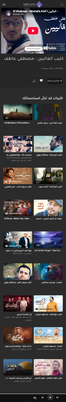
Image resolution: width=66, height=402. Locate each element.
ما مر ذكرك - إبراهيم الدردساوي (18, 346)
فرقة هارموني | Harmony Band (18, 158)
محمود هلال (15, 317)
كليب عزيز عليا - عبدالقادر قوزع (49, 155)
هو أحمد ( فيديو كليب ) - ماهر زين (18, 251)
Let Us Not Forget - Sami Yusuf (48, 251)
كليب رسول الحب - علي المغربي (18, 187)
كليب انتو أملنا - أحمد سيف (50, 187)
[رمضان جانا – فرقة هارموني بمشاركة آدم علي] (17, 144)
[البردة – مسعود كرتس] (48, 335)
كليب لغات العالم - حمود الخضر (48, 378)
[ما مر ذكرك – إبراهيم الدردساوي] (17, 335)
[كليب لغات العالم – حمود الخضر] (48, 367)
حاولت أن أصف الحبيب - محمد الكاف (48, 219)
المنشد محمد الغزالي (22, 381)
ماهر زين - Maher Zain (22, 254)
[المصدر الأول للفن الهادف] (32, 4)
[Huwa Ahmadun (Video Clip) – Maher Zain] (17, 239)
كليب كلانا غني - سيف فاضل (49, 123)
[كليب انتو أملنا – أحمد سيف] (48, 176)
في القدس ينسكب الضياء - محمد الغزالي (18, 378)
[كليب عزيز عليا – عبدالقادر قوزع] (48, 144)
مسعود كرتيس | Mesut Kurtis (49, 349)
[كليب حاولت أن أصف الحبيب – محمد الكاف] (48, 208)
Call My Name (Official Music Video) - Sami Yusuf (18, 123)
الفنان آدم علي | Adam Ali (21, 161)
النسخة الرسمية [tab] (33, 49)
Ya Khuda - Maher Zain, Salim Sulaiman (18, 219)
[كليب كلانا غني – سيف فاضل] (48, 112)
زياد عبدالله (26, 317)
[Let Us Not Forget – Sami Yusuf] (48, 239)
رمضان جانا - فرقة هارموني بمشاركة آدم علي (18, 155)
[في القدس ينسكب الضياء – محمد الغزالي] (17, 367)
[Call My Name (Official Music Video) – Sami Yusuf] (17, 112)
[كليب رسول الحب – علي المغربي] (17, 176)
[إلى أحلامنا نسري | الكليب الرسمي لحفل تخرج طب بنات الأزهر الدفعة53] (17, 303)
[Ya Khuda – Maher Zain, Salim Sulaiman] (17, 208)
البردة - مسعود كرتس (52, 346)
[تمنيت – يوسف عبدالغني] (48, 271)
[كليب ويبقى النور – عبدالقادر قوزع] (17, 271)
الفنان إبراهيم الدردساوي (21, 349)
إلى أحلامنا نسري (24, 315)
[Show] (34, 81)
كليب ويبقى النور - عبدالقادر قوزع (17, 283)
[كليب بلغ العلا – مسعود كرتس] (48, 303)
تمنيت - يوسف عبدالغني (51, 283)
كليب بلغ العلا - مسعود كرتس (48, 315)
